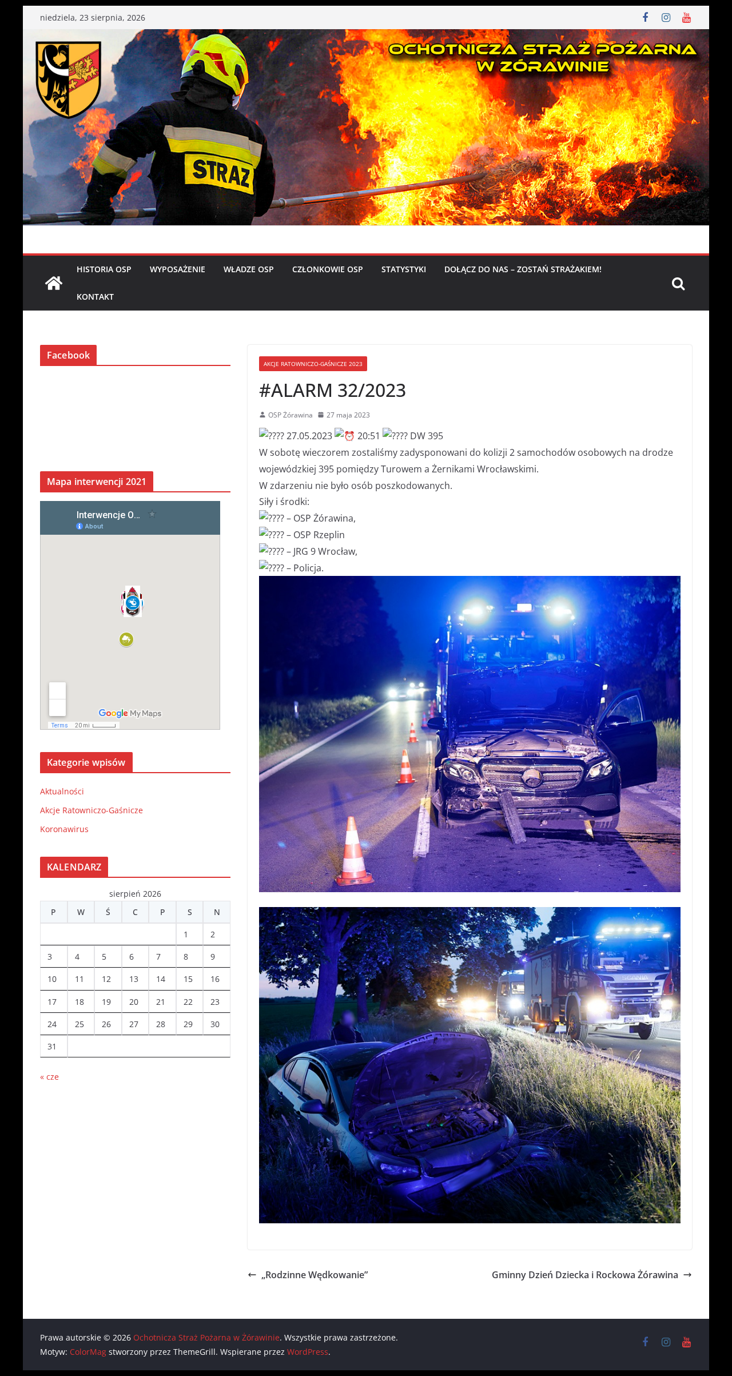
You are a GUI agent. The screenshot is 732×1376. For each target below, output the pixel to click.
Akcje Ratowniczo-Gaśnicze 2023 (313, 364)
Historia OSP (104, 269)
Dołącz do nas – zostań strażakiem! (523, 269)
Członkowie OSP (327, 269)
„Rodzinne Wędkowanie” (314, 1274)
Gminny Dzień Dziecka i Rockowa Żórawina (585, 1274)
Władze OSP (249, 269)
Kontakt (95, 296)
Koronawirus (64, 829)
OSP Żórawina (290, 415)
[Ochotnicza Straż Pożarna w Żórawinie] (366, 37)
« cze (49, 1076)
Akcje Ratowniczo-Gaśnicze (91, 810)
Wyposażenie (177, 269)
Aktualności (62, 791)
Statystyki (403, 269)
